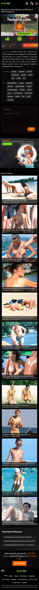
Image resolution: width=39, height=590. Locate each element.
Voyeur (14, 71)
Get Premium (6, 579)
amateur (10, 86)
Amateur (21, 71)
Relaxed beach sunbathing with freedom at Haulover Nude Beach (21, 541)
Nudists (29, 71)
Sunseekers (32, 576)
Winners (30, 45)
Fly (5, 4)
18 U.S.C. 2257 (33, 579)
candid (21, 83)
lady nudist (28, 93)
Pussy (18, 78)
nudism (29, 86)
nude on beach (12, 83)
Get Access (19, 563)
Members (13, 579)
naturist (10, 96)
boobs (17, 96)
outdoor (29, 83)
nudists (22, 89)
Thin (13, 78)
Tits (24, 78)
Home (5, 575)
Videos (11, 576)
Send (31, 129)
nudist (29, 89)
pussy (28, 96)
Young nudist (18, 93)
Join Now (7, 143)
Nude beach (15, 75)
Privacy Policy (16, 582)
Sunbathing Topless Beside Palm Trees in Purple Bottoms (19, 545)
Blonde (23, 75)
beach (9, 93)
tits (23, 96)
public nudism (20, 86)
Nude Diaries (23, 576)
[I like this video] (7, 38)
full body (10, 100)
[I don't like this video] (32, 38)
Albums (16, 576)
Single (30, 75)
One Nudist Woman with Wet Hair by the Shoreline (18, 537)
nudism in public (12, 89)
